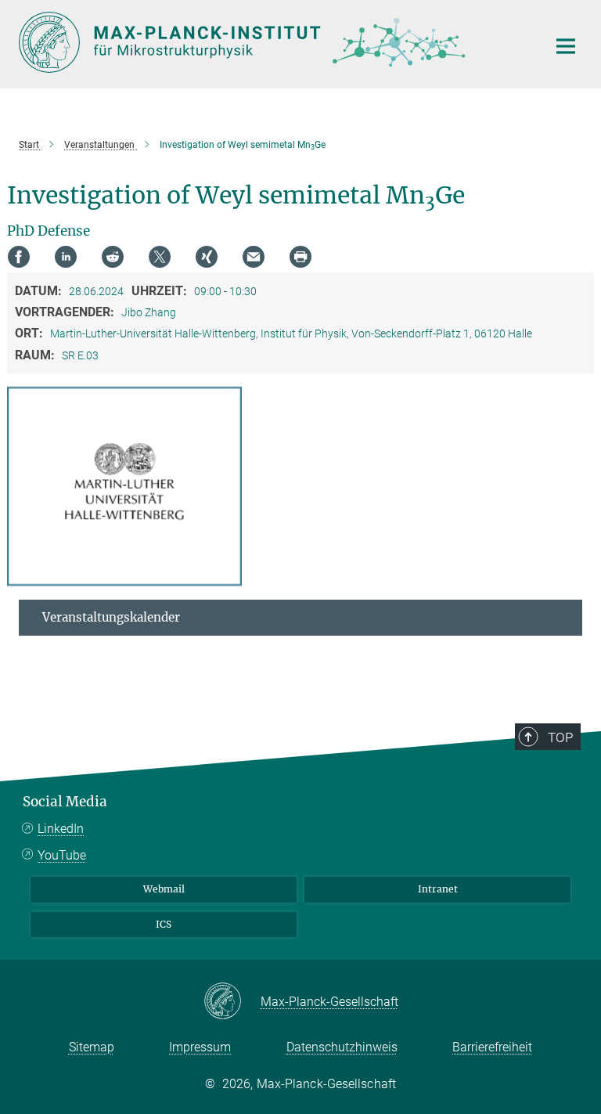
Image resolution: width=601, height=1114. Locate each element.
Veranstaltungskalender (111, 617)
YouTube (62, 855)
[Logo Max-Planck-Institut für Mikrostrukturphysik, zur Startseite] (273, 42)
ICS (163, 924)
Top (560, 737)
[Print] (300, 257)
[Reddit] (112, 257)
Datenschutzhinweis (342, 1047)
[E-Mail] (253, 257)
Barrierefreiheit (492, 1047)
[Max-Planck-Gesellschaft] (232, 1002)
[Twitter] (159, 257)
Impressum (200, 1047)
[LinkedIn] (65, 257)
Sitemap (91, 1047)
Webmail (164, 889)
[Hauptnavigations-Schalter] (565, 46)
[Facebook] (19, 257)
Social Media (65, 801)
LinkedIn (61, 828)
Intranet (438, 889)
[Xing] (206, 257)
